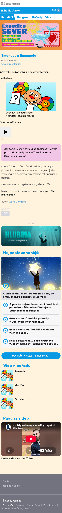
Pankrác (20, 371)
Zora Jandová (17, 201)
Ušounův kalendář (11, 64)
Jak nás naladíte (12, 485)
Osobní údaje (34, 505)
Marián (19, 385)
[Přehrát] (5, 132)
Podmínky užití (50, 505)
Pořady (37, 17)
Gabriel (20, 399)
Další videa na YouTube (17, 458)
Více (49, 17)
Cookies (20, 505)
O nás (6, 481)
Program (23, 17)
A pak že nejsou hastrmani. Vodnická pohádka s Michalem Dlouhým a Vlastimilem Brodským (34, 307)
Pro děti (7, 17)
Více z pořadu (16, 365)
